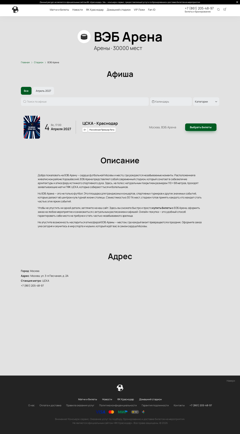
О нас (31, 405)
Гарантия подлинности (155, 405)
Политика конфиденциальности (118, 405)
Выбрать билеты (201, 127)
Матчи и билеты (59, 9)
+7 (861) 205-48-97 (199, 8)
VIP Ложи (139, 9)
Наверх (231, 380)
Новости (77, 9)
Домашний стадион (119, 9)
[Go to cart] (225, 9)
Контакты (179, 405)
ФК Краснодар (95, 9)
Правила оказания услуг (80, 405)
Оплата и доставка (50, 405)
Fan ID (151, 9)
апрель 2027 (43, 91)
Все (26, 91)
